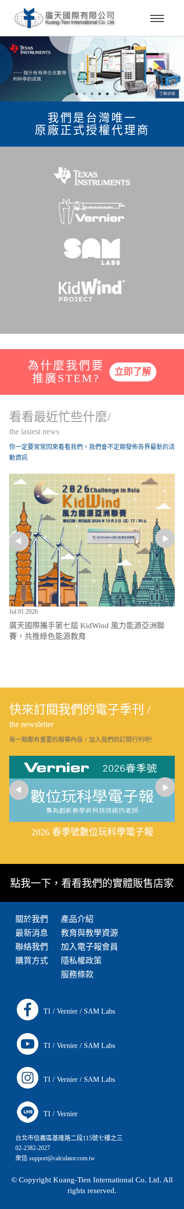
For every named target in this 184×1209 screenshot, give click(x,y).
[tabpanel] (92, 69)
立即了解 (132, 372)
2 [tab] (84, 94)
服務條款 (77, 974)
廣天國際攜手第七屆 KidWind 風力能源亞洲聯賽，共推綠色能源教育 (87, 630)
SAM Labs (99, 1011)
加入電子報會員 (89, 946)
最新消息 (31, 933)
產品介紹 (77, 919)
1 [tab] (69, 94)
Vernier (67, 1011)
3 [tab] (100, 94)
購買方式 (31, 960)
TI (47, 1011)
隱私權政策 (81, 960)
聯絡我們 (31, 946)
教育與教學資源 (89, 933)
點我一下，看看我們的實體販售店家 (92, 883)
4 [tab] (115, 94)
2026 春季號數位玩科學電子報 (92, 832)
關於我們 (31, 919)
